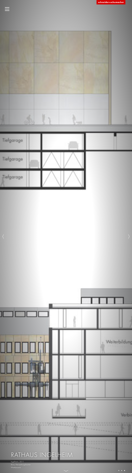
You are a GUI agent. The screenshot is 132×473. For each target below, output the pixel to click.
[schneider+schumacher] (111, 2)
